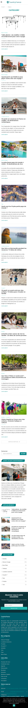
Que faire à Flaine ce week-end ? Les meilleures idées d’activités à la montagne (13, 377)
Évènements (4, 668)
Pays (2, 204)
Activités (3, 331)
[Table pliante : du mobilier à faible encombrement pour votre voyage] (14, 21)
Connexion (4, 678)
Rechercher (4, 451)
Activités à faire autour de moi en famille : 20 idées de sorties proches (13, 334)
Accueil (3, 6)
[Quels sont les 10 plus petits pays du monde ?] (14, 193)
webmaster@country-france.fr (9, 693)
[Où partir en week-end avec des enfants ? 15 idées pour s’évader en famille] (14, 277)
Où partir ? (3, 288)
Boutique (3, 670)
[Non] (26, 702)
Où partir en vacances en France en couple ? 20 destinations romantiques (13, 120)
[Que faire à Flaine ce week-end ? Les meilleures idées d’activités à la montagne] (14, 362)
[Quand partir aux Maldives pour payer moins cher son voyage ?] (14, 63)
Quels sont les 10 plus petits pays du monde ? (18, 545)
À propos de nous (5, 661)
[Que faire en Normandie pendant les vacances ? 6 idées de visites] (14, 235)
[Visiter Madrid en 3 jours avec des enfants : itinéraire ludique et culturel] (14, 406)
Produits (14, 581)
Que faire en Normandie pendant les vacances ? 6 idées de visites (13, 249)
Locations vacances (5, 116)
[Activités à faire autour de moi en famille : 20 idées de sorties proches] (14, 320)
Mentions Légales (5, 674)
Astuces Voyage (4, 32)
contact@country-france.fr (17, 691)
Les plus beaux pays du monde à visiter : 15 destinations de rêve (12, 163)
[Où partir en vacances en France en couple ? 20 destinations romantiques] (14, 105)
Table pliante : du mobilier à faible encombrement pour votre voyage (13, 35)
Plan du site (4, 676)
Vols (14, 584)
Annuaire (3, 672)
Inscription (4, 680)
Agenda (3, 666)
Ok (14, 705)
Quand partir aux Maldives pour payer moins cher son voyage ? (12, 77)
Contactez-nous (5, 664)
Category (14, 568)
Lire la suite (4, 49)
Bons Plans (14, 565)
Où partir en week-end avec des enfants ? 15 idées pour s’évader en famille (13, 292)
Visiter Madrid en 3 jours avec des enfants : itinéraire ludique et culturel (13, 421)
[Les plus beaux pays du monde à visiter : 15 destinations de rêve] (14, 149)
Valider (23, 453)
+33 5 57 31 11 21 (12, 694)
